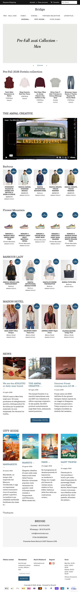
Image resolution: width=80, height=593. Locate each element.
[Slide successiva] (46, 65)
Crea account (43, 2)
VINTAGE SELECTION (51, 16)
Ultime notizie (8, 560)
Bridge (40, 9)
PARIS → (45, 462)
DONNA (34, 16)
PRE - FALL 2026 (10, 16)
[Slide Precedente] (33, 65)
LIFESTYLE (69, 16)
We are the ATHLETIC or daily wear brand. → (14, 386)
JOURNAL (25, 19)
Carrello (56, 2)
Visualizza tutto (40, 420)
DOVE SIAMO (55, 19)
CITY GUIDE (39, 19)
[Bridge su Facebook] (50, 564)
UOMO (23, 16)
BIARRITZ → (28, 462)
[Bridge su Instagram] (53, 564)
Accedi (32, 2)
